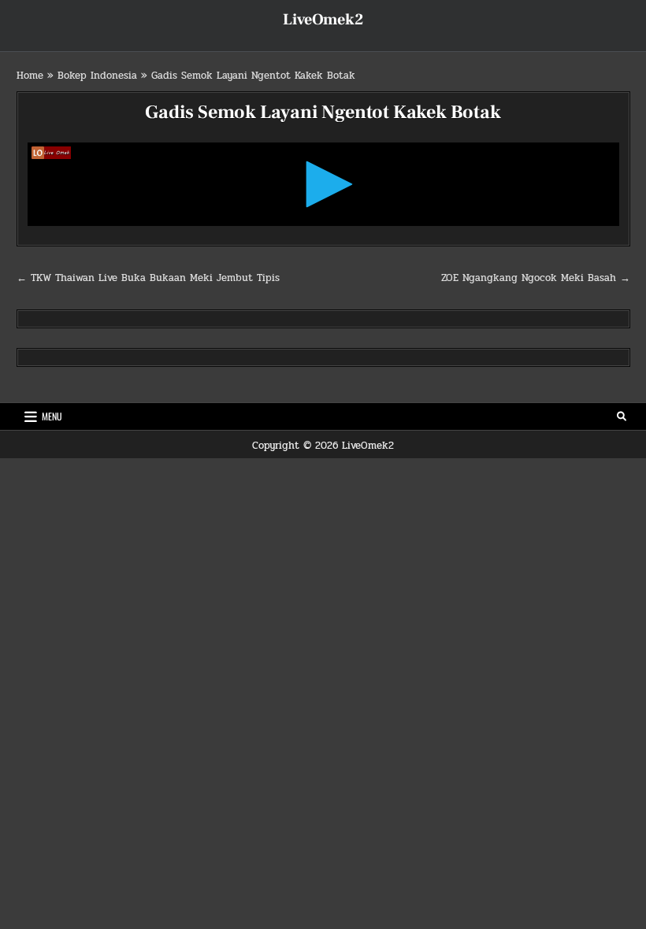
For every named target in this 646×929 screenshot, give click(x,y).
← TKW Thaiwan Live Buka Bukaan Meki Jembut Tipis (148, 278)
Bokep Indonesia (97, 75)
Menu (52, 416)
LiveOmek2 (323, 19)
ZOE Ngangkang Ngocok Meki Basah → (535, 278)
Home (30, 75)
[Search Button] (621, 416)
